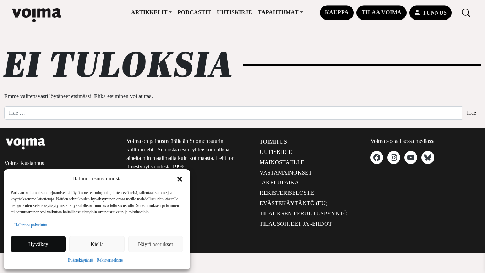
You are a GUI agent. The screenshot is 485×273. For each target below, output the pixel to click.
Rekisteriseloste (110, 260)
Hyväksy (38, 244)
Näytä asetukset (155, 244)
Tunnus (435, 13)
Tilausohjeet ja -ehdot (296, 224)
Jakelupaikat (281, 183)
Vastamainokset (286, 173)
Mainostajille (282, 162)
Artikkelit (149, 12)
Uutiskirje (234, 12)
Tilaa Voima (382, 12)
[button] (179, 178)
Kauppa (337, 12)
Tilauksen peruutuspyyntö (304, 213)
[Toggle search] (466, 13)
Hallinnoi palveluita (30, 225)
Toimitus (273, 142)
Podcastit (194, 12)
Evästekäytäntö (80, 260)
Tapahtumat (278, 12)
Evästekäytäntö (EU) (293, 203)
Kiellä (97, 244)
